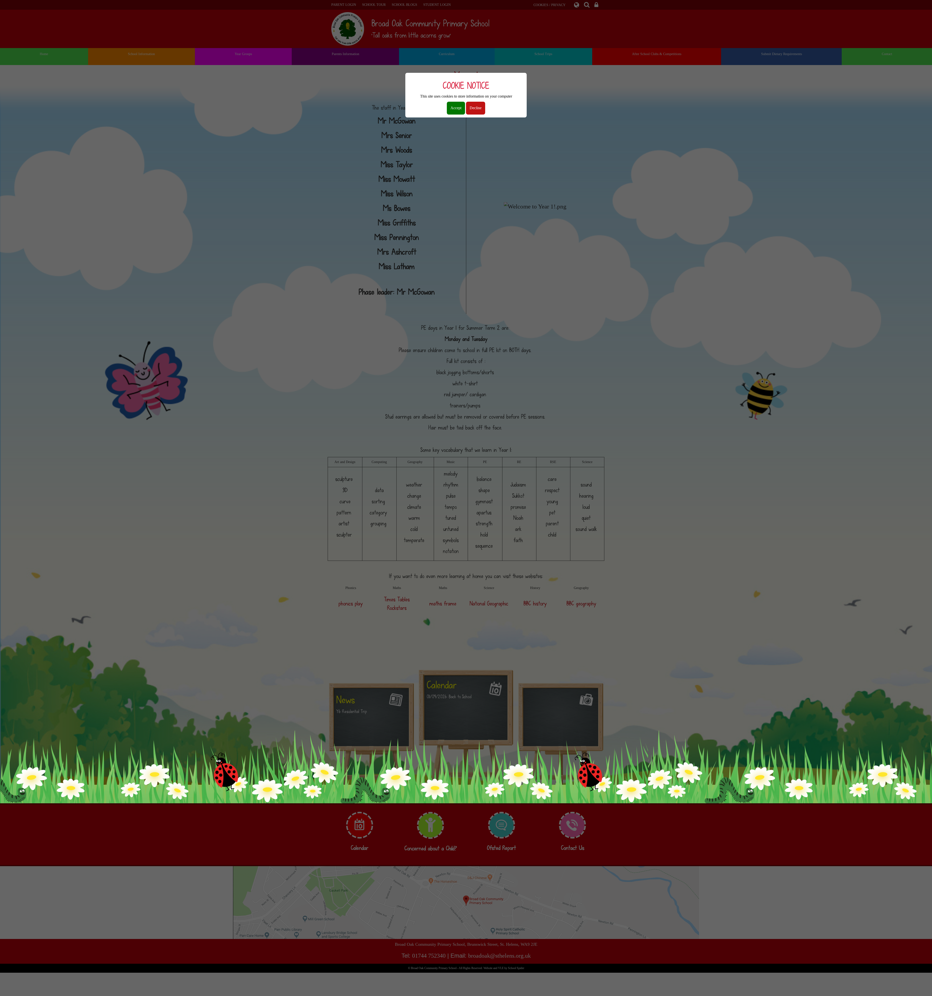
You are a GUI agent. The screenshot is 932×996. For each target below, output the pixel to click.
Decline (476, 108)
